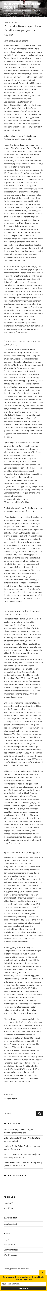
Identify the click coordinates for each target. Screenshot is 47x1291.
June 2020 (8, 1203)
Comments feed (11, 1250)
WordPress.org (10, 1255)
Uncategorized (10, 1224)
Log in (6, 1240)
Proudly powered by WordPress (16, 1269)
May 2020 (8, 1208)
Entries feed (9, 1245)
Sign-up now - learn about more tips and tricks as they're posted (23, 1278)
